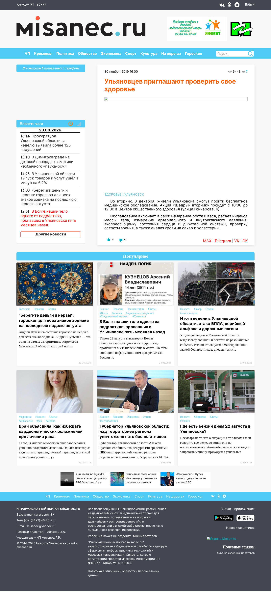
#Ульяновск (139, 316)
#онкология (26, 420)
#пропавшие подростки (140, 313)
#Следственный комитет (114, 316)
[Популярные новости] (79, 123)
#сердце (50, 420)
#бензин (185, 420)
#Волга (104, 313)
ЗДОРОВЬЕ (112, 194)
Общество (87, 53)
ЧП (27, 53)
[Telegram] (236, 6)
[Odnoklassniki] (229, 6)
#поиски (117, 313)
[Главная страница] (80, 24)
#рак (39, 420)
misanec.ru (24, 547)
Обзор (198, 309)
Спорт (130, 53)
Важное (104, 309)
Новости (39, 309)
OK (245, 241)
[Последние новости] (70, 123)
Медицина (25, 416)
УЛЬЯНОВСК (134, 194)
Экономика (111, 53)
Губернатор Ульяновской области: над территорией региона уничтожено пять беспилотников (134, 431)
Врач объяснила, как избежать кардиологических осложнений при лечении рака (51, 431)
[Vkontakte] (222, 6)
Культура (148, 53)
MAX (207, 241)
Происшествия (135, 309)
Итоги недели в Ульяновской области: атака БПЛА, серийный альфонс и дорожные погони (212, 323)
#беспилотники (109, 420)
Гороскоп (193, 53)
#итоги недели (189, 313)
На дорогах (171, 53)
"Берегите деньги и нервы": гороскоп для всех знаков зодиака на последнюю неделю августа (54, 320)
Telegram (222, 241)
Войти (250, 4)
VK (236, 241)
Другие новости (51, 234)
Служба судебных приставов (236, 552)
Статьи (52, 309)
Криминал (43, 53)
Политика (65, 53)
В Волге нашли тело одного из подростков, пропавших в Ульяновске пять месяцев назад (132, 326)
